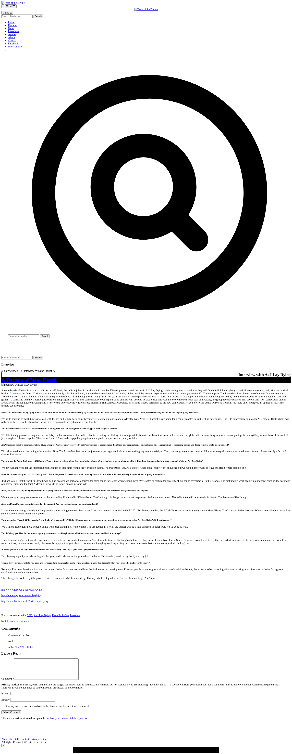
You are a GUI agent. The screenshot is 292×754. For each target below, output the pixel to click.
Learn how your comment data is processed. (66, 718)
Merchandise (15, 46)
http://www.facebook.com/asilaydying (21, 589)
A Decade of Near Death (29, 380)
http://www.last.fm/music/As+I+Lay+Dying (24, 601)
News (11, 28)
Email (5, 699)
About (11, 37)
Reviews (12, 25)
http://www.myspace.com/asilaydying (21, 595)
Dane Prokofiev (60, 615)
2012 (30, 615)
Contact (12, 40)
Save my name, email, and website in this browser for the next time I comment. (47, 706)
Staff (16, 739)
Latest (11, 22)
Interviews (13, 31)
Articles (12, 34)
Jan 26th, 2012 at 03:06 (22, 647)
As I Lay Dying (42, 615)
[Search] (2, 6)
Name (5, 693)
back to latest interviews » (15, 621)
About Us (6, 739)
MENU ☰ (10, 6)
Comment (7, 678)
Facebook (13, 43)
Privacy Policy (38, 739)
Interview (75, 615)
